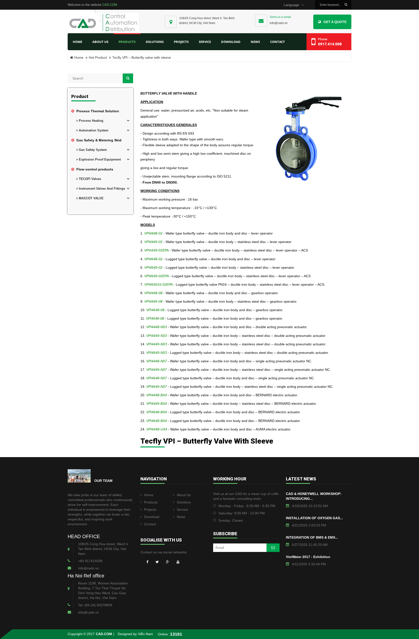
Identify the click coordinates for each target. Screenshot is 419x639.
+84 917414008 (90, 561)
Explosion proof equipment (99, 159)
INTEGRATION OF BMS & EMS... (312, 537)
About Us (184, 495)
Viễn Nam (145, 634)
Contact (150, 524)
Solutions (184, 502)
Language (291, 5)
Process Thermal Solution (97, 111)
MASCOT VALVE (91, 198)
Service (182, 509)
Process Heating (90, 120)
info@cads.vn (279, 23)
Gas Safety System (92, 150)
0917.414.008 (330, 44)
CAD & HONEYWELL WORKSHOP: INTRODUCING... (313, 496)
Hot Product (98, 57)
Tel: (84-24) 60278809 (95, 605)
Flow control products (94, 169)
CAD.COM (109, 5)
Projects (150, 509)
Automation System (93, 130)
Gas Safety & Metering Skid (98, 140)
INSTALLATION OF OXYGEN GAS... (314, 518)
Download (151, 517)
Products (151, 502)
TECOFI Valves (89, 179)
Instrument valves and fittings (101, 188)
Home (77, 42)
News (181, 517)
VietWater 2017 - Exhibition (308, 557)
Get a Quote (334, 22)
